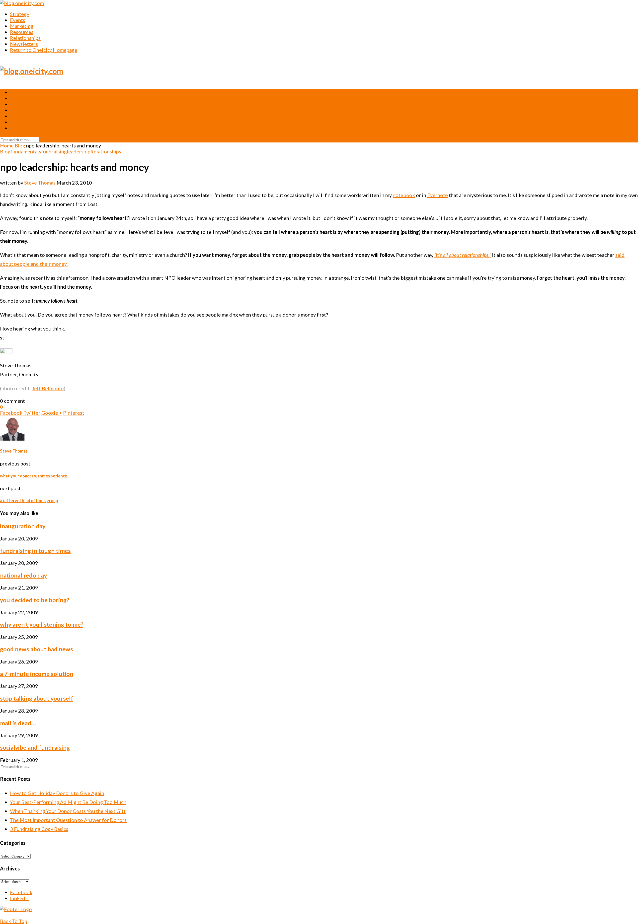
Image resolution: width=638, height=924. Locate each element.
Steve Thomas (40, 183)
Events (17, 20)
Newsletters (24, 44)
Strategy (19, 14)
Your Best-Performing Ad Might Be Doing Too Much (68, 802)
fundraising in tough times (35, 550)
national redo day (23, 575)
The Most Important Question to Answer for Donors (68, 820)
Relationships (25, 38)
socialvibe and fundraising (35, 747)
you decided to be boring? (34, 599)
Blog (20, 145)
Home (7, 145)
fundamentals (25, 151)
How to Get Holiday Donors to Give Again (57, 793)
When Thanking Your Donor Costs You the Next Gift (68, 811)
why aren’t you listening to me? (41, 624)
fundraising (54, 151)
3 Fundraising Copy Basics (39, 829)
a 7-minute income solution (36, 673)
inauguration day (22, 526)
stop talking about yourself (36, 698)
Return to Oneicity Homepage (43, 50)
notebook (404, 195)
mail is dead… (18, 723)
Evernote (437, 195)
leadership (78, 151)
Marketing (21, 26)
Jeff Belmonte (48, 388)
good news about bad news (36, 649)
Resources (21, 32)
